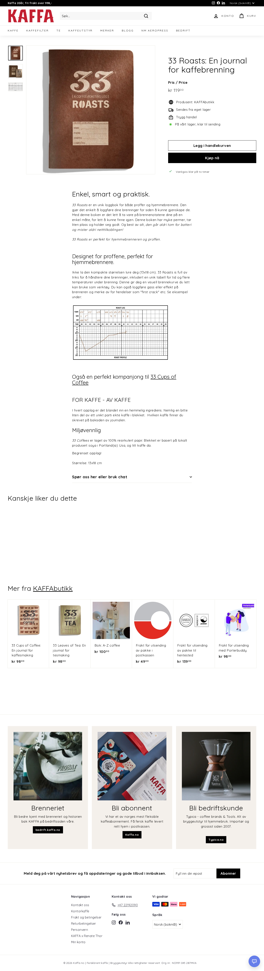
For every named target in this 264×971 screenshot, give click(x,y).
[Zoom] (90, 110)
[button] (254, 961)
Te (58, 30)
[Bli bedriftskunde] (216, 766)
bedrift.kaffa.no (48, 830)
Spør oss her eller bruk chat (99, 476)
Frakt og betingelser (86, 917)
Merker (107, 30)
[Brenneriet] (48, 766)
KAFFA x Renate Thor (86, 936)
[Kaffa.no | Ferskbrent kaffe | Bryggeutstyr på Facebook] (121, 922)
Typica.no (216, 839)
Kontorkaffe (80, 911)
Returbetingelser (83, 923)
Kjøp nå (212, 158)
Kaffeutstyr (80, 30)
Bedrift (183, 30)
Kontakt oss (80, 905)
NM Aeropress (154, 30)
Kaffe (13, 30)
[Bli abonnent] (132, 766)
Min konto (78, 942)
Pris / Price (178, 82)
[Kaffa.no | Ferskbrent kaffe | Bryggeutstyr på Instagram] (114, 922)
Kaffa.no (132, 834)
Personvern (79, 930)
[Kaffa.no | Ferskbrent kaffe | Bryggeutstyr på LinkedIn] (128, 922)
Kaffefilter (37, 30)
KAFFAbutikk (53, 588)
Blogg (128, 30)
